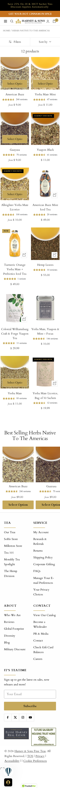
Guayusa (15, 150)
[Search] (11, 21)
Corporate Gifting (44, 564)
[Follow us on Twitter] (15, 717)
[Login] (47, 21)
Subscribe (30, 706)
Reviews (9, 622)
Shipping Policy (43, 557)
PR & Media (40, 634)
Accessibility (12, 761)
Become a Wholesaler (40, 624)
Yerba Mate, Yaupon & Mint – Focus (45, 331)
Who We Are (12, 615)
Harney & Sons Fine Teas (30, 751)
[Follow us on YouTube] (30, 717)
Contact (38, 640)
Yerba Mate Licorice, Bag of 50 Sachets (45, 395)
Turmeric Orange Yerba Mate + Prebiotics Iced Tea (14, 269)
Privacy (40, 756)
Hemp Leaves (45, 265)
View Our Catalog (44, 615)
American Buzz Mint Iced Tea (45, 207)
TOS (30, 756)
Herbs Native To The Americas (31, 30)
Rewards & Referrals (40, 541)
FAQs (36, 571)
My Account (40, 532)
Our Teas (9, 532)
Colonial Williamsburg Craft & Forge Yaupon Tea (14, 333)
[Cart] (54, 21)
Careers (37, 659)
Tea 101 (9, 553)
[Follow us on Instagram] (22, 717)
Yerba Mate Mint (45, 94)
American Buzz (15, 94)
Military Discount (14, 649)
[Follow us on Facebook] (8, 717)
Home (6, 30)
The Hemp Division (10, 573)
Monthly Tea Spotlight (12, 562)
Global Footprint (14, 629)
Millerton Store (13, 546)
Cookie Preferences (35, 761)
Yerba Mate (15, 393)
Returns (38, 551)
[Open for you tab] (8, 782)
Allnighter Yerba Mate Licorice (14, 207)
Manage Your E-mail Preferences (43, 580)
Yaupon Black (45, 150)
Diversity (9, 636)
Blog (7, 642)
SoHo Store (11, 539)
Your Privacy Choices (41, 592)
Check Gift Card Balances (43, 649)
